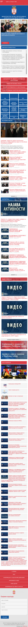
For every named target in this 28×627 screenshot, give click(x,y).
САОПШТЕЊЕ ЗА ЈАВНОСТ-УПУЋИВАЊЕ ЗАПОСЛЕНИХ (14, 79)
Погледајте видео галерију (13, 339)
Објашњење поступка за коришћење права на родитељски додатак (17, 427)
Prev (21, 22)
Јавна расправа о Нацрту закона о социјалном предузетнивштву (16, 433)
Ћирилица (15, 3)
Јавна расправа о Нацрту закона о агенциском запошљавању (16, 439)
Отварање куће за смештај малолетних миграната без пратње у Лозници (16, 243)
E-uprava (14, 571)
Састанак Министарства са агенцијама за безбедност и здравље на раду (17, 250)
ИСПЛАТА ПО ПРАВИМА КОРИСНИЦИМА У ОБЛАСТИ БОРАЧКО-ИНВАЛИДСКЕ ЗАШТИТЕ (17, 446)
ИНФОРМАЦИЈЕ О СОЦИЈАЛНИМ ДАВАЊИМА (14, 577)
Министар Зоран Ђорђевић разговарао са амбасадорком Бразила (17, 165)
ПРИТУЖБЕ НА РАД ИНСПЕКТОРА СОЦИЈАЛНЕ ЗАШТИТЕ (16, 551)
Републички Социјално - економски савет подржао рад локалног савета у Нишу (17, 178)
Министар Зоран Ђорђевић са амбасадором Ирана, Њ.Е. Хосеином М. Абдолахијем (17, 171)
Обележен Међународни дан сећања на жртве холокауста (17, 190)
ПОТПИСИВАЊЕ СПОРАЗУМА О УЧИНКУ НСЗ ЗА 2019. (17, 236)
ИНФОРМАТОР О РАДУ (14, 580)
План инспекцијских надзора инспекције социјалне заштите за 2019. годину (17, 485)
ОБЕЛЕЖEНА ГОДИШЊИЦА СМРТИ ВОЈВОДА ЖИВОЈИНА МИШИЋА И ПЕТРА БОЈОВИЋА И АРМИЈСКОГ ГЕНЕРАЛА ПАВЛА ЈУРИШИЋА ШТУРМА (18, 257)
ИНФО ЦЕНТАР (14, 583)
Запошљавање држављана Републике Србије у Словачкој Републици (17, 521)
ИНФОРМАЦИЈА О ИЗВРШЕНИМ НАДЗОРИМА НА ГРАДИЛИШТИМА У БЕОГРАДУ (13, 63)
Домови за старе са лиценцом (15, 396)
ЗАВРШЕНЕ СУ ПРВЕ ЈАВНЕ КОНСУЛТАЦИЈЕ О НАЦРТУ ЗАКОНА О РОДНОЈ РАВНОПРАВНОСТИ (17, 503)
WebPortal (25, 626)
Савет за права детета (13, 389)
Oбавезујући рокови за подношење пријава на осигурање (16, 527)
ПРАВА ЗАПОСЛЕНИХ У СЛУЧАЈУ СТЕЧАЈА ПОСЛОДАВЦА (12, 51)
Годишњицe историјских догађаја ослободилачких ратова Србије (16, 458)
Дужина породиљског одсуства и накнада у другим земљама (12, 71)
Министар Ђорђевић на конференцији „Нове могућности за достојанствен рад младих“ (17, 159)
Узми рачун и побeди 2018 (14, 383)
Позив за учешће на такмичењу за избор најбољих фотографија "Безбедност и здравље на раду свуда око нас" (17, 453)
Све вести (13, 196)
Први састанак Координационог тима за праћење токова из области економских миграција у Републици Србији (17, 270)
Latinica (20, 3)
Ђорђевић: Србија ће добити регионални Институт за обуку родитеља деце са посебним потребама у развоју (14, 142)
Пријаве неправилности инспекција (14, 87)
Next (25, 22)
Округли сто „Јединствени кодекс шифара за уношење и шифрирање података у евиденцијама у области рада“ (13, 220)
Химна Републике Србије (14, 83)
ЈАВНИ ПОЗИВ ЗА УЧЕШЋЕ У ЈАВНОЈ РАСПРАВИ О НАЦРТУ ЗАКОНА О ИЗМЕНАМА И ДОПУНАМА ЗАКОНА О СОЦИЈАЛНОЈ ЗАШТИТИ (17, 416)
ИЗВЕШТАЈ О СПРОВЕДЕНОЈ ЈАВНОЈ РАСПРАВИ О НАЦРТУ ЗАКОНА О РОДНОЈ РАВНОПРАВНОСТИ (16, 470)
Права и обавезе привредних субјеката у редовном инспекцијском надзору (17, 540)
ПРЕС (14, 574)
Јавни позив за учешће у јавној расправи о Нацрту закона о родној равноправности (16, 464)
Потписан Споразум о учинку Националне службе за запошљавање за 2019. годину (17, 184)
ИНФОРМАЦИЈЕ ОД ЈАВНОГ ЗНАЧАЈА (14, 586)
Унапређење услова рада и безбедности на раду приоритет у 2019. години (13, 335)
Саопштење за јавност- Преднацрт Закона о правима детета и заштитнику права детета (17, 409)
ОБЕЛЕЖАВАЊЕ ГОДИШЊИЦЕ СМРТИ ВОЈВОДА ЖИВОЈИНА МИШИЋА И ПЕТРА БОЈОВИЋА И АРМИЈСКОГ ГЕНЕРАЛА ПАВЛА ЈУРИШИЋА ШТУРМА (18, 264)
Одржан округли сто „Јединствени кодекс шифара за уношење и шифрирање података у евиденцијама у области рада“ (17, 153)
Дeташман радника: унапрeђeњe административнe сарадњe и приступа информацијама (17, 546)
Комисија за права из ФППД (15, 420)
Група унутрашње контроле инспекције (14, 90)
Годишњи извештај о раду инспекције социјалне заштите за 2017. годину (17, 491)
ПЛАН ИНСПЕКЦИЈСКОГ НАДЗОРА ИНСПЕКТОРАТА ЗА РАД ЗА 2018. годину (16, 509)
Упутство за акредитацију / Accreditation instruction (14, 515)
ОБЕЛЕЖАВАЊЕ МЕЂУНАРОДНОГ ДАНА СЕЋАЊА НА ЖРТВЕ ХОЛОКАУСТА (15, 230)
